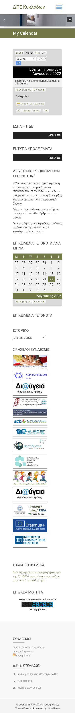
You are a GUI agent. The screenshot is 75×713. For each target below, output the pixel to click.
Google (26, 111)
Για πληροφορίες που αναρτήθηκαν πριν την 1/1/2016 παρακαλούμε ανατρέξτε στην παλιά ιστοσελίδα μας (37, 576)
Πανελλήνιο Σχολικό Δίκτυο (29, 647)
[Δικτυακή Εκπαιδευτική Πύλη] (30, 429)
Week (37, 53)
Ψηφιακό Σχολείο (23, 651)
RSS (19, 110)
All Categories (37, 103)
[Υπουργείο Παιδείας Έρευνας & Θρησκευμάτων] (30, 399)
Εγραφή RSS (22, 655)
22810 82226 (25, 680)
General (24, 103)
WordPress (54, 708)
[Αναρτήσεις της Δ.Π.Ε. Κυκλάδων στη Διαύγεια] (30, 383)
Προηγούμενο (24, 89)
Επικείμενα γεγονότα (32, 315)
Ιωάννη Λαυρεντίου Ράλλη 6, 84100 (37, 674)
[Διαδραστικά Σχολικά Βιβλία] (30, 456)
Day (44, 53)
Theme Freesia (23, 708)
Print (46, 111)
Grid (21, 53)
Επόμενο (38, 89)
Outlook (36, 111)
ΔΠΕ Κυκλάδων (29, 7)
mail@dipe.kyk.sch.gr (29, 687)
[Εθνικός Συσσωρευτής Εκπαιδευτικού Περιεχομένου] (30, 440)
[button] (4, 20)
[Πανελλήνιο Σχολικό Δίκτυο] (30, 419)
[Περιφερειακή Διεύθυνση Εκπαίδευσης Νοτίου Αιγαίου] (30, 410)
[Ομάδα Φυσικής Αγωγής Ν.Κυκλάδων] (30, 472)
